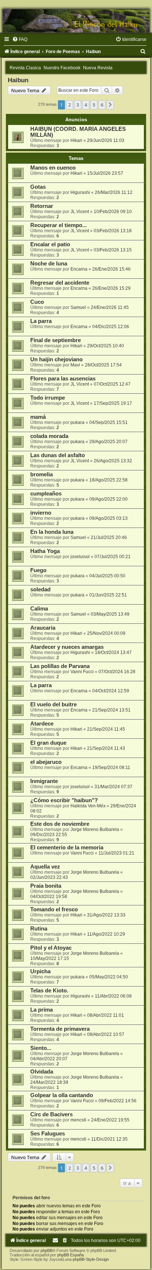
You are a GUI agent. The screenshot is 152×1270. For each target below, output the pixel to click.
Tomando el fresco (54, 909)
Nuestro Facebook (62, 67)
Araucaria (42, 628)
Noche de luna (48, 264)
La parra (41, 321)
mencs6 (78, 1120)
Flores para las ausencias (63, 379)
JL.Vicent (79, 211)
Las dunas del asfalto (57, 455)
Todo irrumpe (47, 398)
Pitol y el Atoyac (51, 948)
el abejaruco (46, 762)
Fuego (38, 570)
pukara (77, 422)
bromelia (41, 474)
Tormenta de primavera (60, 1029)
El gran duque (48, 743)
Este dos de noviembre (59, 824)
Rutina (38, 929)
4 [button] (85, 104)
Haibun (18, 80)
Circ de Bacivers (51, 1114)
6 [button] (102, 104)
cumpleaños (46, 494)
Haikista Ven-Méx (88, 805)
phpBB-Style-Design (91, 1259)
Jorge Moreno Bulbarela (94, 829)
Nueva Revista (98, 67)
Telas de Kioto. (49, 991)
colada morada (49, 436)
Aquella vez (45, 867)
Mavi (75, 365)
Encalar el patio (50, 244)
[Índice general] (76, 20)
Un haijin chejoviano (56, 359)
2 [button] (69, 104)
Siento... (40, 1048)
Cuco (37, 302)
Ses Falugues (47, 1134)
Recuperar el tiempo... (58, 225)
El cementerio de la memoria (66, 847)
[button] (110, 104)
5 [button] (94, 104)
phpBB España (70, 1255)
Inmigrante (44, 781)
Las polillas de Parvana (60, 666)
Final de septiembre (55, 340)
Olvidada (41, 1072)
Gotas (38, 187)
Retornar (41, 206)
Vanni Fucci (82, 671)
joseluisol (80, 556)
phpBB (46, 1250)
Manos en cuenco (53, 168)
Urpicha (40, 971)
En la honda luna (51, 532)
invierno (40, 513)
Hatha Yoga (45, 551)
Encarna (78, 269)
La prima (41, 1010)
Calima (39, 609)
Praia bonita (45, 886)
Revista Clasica (25, 67)
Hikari (76, 140)
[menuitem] (19, 39)
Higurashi (80, 192)
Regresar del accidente (59, 283)
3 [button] (77, 104)
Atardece (41, 724)
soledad (40, 589)
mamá (38, 417)
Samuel (78, 307)
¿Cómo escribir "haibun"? (64, 800)
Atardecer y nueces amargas (67, 647)
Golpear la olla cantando (61, 1095)
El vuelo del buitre (53, 704)
